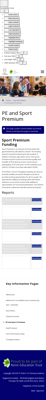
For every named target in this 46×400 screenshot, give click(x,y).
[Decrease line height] (18, 59)
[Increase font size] (21, 56)
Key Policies (10, 311)
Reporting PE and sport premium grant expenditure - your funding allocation (15, 224)
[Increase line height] (22, 59)
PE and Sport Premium (15, 322)
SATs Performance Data (15, 334)
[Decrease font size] (17, 56)
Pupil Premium (11, 328)
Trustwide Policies (13, 339)
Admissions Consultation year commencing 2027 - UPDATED (22, 302)
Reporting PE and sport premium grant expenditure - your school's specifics (15, 212)
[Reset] (2, 11)
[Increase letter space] (24, 63)
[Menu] (42, 72)
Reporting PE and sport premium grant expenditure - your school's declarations (15, 237)
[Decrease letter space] (21, 63)
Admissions (10, 294)
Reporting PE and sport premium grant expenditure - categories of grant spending (16, 249)
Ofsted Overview (12, 316)
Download (37, 199)
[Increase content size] (25, 53)
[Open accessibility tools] (4, 3)
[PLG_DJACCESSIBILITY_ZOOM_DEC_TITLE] (22, 53)
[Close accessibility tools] (7, 11)
